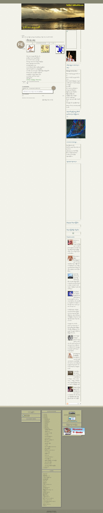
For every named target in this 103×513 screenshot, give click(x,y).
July (45, 423)
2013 (45, 414)
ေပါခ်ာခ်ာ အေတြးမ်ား (46, 477)
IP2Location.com (74, 421)
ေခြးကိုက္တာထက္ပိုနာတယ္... (49, 429)
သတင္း (44, 480)
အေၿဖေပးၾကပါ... (48, 438)
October (46, 420)
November (46, 419)
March (46, 427)
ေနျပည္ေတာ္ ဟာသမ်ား (72, 323)
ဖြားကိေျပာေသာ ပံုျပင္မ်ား (47, 498)
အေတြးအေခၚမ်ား (45, 496)
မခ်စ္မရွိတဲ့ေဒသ (47, 453)
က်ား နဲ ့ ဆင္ (30, 40)
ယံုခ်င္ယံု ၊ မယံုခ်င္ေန (46, 484)
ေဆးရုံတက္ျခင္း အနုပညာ (73, 309)
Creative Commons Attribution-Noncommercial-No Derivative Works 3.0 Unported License (72, 415)
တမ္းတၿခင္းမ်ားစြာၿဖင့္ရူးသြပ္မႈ (50, 465)
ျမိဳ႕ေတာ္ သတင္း (46, 504)
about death (45, 493)
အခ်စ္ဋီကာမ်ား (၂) (47, 431)
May (45, 425)
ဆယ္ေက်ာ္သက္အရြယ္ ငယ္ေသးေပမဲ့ (50, 446)
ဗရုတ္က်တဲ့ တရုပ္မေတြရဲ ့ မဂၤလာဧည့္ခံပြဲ (50, 460)
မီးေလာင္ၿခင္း (47, 441)
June (46, 424)
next (49, 43)
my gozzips (45, 479)
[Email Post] (27, 82)
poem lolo (44, 494)
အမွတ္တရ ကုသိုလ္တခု (77, 387)
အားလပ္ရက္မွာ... (47, 434)
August (46, 422)
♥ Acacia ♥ (24, 88)
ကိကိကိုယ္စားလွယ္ (45, 487)
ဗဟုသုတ (44, 473)
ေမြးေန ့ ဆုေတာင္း (47, 499)
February (46, 428)
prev (53, 43)
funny (44, 481)
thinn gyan (44, 488)
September (47, 421)
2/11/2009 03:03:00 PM (41, 43)
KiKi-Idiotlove (49, 511)
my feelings (45, 478)
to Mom (44, 505)
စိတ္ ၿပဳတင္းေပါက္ (48, 463)
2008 (45, 467)
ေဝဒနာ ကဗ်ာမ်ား (45, 502)
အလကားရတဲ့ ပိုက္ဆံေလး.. (49, 436)
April (46, 426)
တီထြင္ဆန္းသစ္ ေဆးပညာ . (47, 489)
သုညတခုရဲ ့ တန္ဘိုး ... (48, 443)
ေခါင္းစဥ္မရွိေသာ (48, 458)
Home (23, 35)
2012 (45, 415)
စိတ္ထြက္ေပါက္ (45, 495)
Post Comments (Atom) (31, 97)
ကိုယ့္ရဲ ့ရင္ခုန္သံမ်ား (47, 448)
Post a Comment (25, 94)
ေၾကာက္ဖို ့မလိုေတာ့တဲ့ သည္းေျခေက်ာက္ (77, 373)
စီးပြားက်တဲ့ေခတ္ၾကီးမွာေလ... (49, 439)
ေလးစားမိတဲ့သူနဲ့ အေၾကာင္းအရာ (48, 501)
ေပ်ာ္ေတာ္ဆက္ (47, 451)
